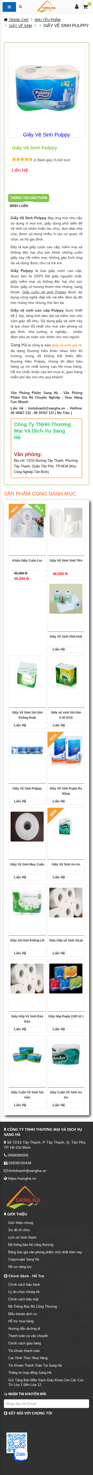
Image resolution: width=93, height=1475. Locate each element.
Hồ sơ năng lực (20, 1267)
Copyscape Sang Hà (23, 1259)
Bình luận (19, 206)
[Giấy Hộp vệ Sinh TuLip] (65, 902)
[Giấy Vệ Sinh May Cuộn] (27, 826)
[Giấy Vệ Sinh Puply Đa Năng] (65, 750)
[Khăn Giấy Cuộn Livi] (27, 523)
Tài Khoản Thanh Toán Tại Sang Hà (35, 1365)
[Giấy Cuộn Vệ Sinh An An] (65, 1054)
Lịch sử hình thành (22, 1237)
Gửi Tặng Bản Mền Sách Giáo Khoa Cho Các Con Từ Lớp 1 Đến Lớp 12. (45, 1382)
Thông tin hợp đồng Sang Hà (29, 1373)
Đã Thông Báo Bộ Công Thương (32, 1306)
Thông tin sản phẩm (28, 198)
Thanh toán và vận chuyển (28, 1336)
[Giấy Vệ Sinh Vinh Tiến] (65, 523)
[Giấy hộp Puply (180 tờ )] (65, 978)
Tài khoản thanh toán (24, 1351)
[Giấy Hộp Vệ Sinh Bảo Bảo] (27, 978)
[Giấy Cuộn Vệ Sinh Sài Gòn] (27, 1054)
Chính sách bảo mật (23, 1299)
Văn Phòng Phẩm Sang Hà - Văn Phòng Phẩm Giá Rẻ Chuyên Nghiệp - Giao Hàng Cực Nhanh (46, 397)
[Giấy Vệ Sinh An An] (65, 826)
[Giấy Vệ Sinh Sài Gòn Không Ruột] (27, 674)
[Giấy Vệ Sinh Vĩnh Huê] (65, 599)
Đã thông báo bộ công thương (30, 1245)
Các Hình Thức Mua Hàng (28, 1358)
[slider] (22, 159)
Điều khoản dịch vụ (22, 1314)
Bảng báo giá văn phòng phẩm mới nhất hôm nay (45, 1252)
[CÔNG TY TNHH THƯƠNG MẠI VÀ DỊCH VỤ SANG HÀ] (46, 6)
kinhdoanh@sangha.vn (46, 408)
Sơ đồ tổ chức (19, 1230)
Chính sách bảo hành (24, 1285)
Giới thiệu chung (20, 1223)
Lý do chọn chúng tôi (24, 1292)
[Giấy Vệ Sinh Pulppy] (27, 750)
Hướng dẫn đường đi (24, 1329)
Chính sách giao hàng (24, 1343)
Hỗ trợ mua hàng (21, 1321)
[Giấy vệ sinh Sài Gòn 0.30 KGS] (66, 674)
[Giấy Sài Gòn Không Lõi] (27, 902)
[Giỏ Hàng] (85, 7)
